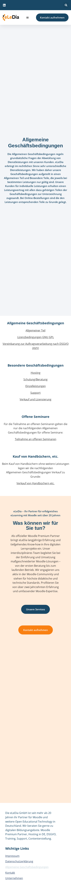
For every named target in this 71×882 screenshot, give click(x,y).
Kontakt (10, 873)
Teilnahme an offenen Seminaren (35, 439)
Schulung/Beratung (35, 379)
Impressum (12, 856)
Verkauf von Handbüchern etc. (35, 483)
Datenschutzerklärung (19, 861)
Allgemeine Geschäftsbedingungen (27, 867)
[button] (66, 5)
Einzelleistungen (35, 386)
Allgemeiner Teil (35, 330)
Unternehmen (14, 878)
